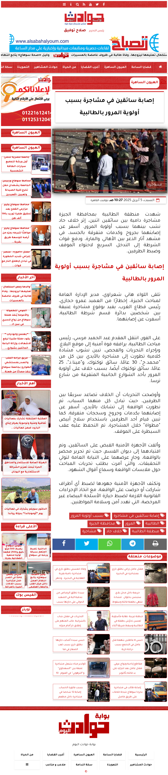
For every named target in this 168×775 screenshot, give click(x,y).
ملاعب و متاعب (55, 765)
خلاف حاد (115, 532)
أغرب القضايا (90, 67)
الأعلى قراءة (26, 527)
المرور (130, 524)
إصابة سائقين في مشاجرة (137, 516)
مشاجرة (89, 532)
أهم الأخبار (26, 384)
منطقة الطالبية (146, 532)
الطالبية (152, 524)
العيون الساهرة (115, 67)
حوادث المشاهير (46, 67)
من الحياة (69, 67)
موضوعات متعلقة (144, 557)
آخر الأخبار (26, 278)
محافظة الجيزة (102, 524)
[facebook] (103, 4)
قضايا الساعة (141, 67)
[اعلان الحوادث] (26, 125)
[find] (77, 4)
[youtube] (90, 4)
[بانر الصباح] (84, 43)
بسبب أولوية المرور (87, 516)
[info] (71, 4)
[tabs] (64, 4)
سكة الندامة (84, 765)
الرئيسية (141, 755)
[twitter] (97, 4)
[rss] (84, 4)
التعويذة (23, 67)
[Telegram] (132, 544)
